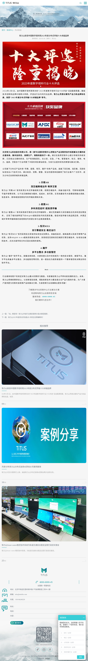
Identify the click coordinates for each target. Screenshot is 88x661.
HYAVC (47, 658)
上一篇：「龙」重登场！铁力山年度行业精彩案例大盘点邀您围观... (25, 314)
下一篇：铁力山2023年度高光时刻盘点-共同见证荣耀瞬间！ (23, 317)
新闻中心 (10, 30)
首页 (3, 30)
